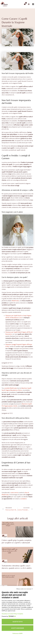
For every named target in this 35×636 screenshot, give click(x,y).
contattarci (23, 499)
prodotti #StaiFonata (11, 388)
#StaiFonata (15, 300)
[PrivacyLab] (12, 616)
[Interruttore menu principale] (33, 4)
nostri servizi (14, 492)
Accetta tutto (18, 621)
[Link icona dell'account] (28, 4)
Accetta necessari (17, 628)
